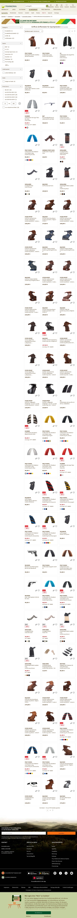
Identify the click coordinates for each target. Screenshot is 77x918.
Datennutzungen (42, 900)
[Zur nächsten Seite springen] (74, 31)
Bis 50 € (8, 90)
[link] (57, 6)
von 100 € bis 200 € (11, 94)
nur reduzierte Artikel (12, 107)
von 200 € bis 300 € (11, 97)
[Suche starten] (47, 6)
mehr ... (7, 65)
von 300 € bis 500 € (11, 99)
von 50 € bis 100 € (11, 92)
